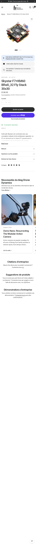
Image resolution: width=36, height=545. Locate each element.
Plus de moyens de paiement (18, 118)
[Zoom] (31, 19)
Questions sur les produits (9, 154)
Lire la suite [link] (6, 250)
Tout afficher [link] (5, 190)
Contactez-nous (20, 295)
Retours (3, 149)
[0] (33, 7)
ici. (23, 267)
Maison (3, 14)
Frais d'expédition (5, 95)
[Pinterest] (14, 165)
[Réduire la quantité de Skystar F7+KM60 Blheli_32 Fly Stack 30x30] (2, 102)
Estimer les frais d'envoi (8, 159)
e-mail (26, 280)
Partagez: (4, 165)
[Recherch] (30, 7)
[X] (11, 165)
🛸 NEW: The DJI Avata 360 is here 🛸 (18, 1)
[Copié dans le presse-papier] (19, 165)
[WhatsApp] (17, 165)
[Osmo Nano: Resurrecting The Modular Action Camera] (16, 209)
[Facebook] (9, 165)
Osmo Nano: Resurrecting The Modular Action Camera (16, 234)
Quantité (3, 98)
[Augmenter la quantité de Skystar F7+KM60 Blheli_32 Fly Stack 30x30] (9, 102)
